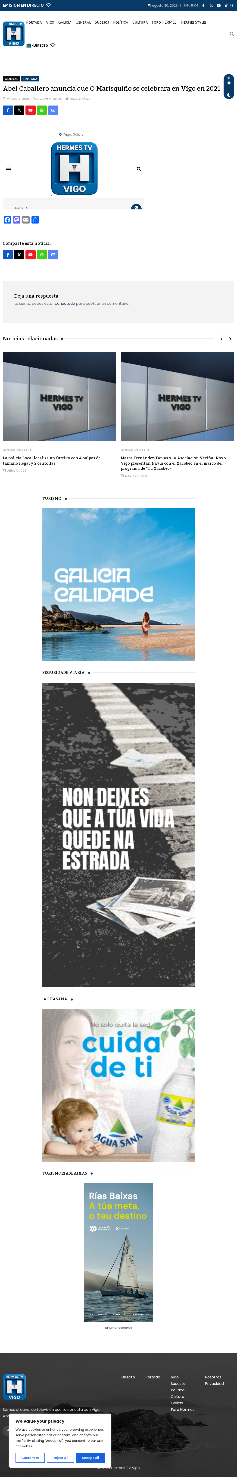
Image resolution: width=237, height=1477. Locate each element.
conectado (65, 303)
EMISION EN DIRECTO (23, 5)
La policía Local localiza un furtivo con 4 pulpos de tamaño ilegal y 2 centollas (51, 460)
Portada (34, 22)
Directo (128, 1377)
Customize (30, 1457)
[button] (221, 339)
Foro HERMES (164, 22)
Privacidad (214, 1383)
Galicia (65, 22)
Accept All (90, 1457)
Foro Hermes (182, 1409)
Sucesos (102, 22)
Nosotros (213, 1377)
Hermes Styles (193, 22)
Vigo (50, 22)
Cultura (140, 22)
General (83, 22)
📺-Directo (37, 45)
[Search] (232, 34)
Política (120, 22)
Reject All (60, 1457)
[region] (60, 1441)
